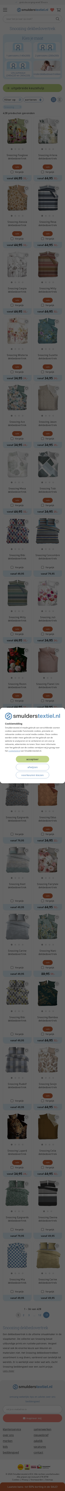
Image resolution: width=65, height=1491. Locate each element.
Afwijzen (33, 767)
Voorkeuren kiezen (32, 775)
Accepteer (32, 759)
